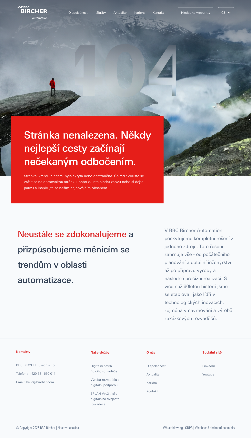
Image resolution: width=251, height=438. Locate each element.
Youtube (208, 374)
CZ (223, 13)
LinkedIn (208, 366)
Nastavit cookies (68, 428)
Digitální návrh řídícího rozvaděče (104, 368)
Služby (101, 13)
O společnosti (78, 13)
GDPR (189, 428)
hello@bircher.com (40, 382)
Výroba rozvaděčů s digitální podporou (105, 382)
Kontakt (158, 13)
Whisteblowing (173, 428)
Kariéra (139, 13)
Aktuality (120, 13)
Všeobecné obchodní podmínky (215, 428)
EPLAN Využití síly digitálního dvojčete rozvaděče (105, 399)
